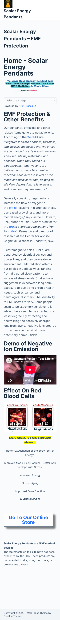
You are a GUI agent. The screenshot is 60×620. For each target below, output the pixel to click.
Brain (12, 226)
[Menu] (55, 10)
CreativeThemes (13, 616)
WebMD (32, 137)
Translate (30, 105)
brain (12, 207)
